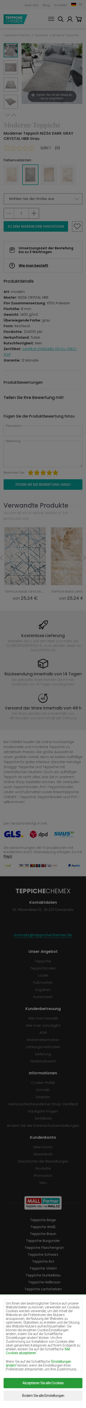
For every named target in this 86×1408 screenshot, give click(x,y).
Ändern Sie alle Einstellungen (43, 1396)
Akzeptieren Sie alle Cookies (43, 1383)
